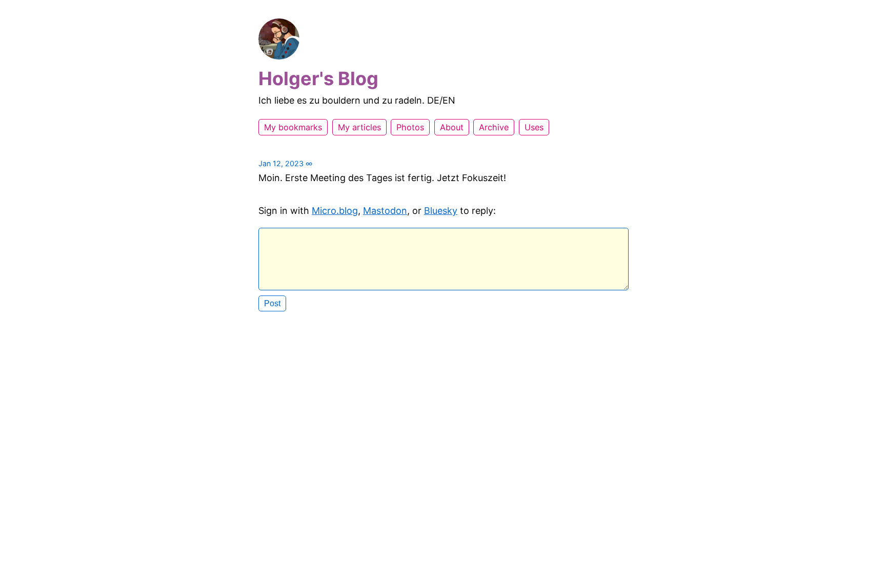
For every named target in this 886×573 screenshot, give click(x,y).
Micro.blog (335, 210)
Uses (534, 127)
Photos (410, 127)
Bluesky (440, 210)
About (452, 127)
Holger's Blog (318, 78)
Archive (494, 127)
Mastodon (385, 210)
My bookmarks (293, 127)
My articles (359, 127)
